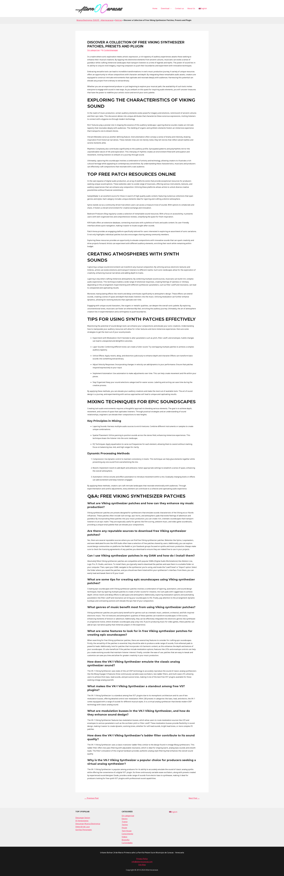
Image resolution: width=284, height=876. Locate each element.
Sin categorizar (93, 50)
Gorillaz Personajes (83, 829)
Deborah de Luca (82, 826)
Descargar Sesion (82, 817)
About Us (191, 8)
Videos (124, 837)
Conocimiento (127, 834)
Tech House (126, 831)
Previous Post (91, 798)
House (124, 827)
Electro (124, 818)
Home (154, 8)
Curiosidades (127, 843)
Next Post (194, 798)
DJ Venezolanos (81, 820)
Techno (125, 824)
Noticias (118, 20)
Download (165, 8)
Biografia (125, 840)
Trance (124, 821)
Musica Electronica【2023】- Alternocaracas (95, 20)
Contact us (179, 8)
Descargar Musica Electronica (87, 823)
